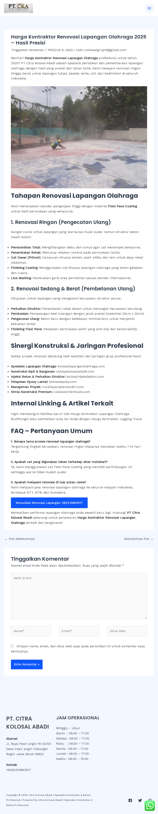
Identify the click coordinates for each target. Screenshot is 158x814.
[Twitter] (140, 800)
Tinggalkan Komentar (27, 50)
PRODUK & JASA (60, 50)
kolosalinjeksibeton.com (85, 376)
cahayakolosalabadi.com (75, 371)
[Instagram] (150, 800)
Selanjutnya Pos (138, 539)
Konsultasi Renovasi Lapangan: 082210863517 (49, 503)
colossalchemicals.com (72, 392)
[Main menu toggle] (149, 8)
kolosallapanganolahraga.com (81, 366)
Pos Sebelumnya (20, 539)
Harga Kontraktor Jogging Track (117, 419)
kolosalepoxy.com (63, 382)
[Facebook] (130, 800)
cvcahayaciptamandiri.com (63, 387)
